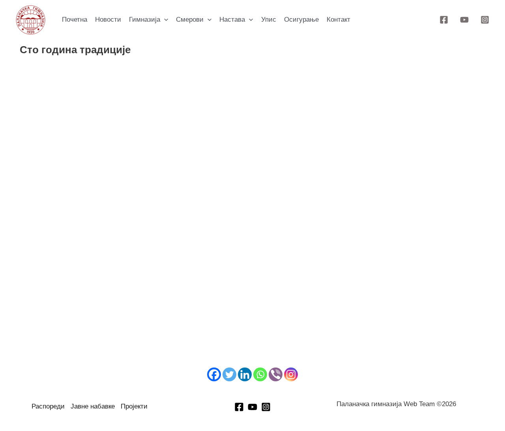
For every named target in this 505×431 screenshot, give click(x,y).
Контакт (338, 19)
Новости (108, 19)
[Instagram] (485, 19)
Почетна (74, 19)
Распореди (48, 406)
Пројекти (134, 406)
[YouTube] (464, 19)
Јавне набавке (93, 406)
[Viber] (275, 374)
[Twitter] (229, 374)
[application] (164, 19)
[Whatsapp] (260, 374)
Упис (268, 19)
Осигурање (301, 19)
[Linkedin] (245, 374)
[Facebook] (444, 19)
